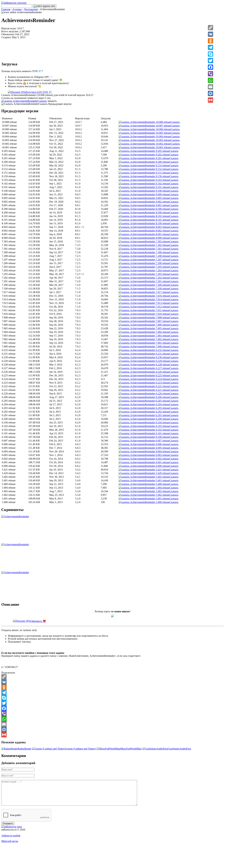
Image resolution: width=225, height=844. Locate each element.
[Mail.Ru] (210, 93)
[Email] (210, 87)
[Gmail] (210, 100)
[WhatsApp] (210, 80)
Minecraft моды (9, 841)
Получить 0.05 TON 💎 (38, 92)
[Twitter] (210, 60)
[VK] (210, 34)
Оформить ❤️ (38, 621)
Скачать (42, 101)
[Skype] (210, 54)
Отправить (8, 823)
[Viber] (210, 73)
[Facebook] (210, 67)
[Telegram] (210, 47)
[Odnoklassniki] (210, 41)
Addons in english (10, 835)
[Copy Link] (210, 27)
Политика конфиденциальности (19, 832)
